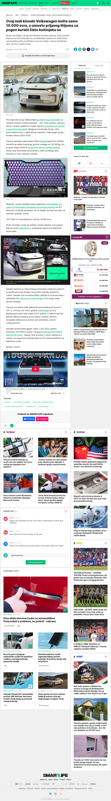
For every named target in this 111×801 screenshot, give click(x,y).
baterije (7, 402)
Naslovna (9, 15)
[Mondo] (19, 784)
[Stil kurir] (78, 784)
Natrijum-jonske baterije (43, 402)
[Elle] (64, 784)
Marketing (22, 788)
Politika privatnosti (80, 788)
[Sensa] (72, 784)
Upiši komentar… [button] (17, 555)
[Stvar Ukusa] (56, 784)
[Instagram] (90, 163)
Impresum (30, 788)
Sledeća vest (56, 393)
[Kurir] (27, 784)
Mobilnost (24, 15)
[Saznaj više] (106, 171)
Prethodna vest (16, 393)
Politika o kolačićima (66, 788)
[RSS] (102, 163)
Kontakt (37, 788)
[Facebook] (79, 163)
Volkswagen (44, 406)
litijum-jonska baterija (13, 406)
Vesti (17, 15)
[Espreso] (92, 784)
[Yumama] (45, 784)
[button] (67, 49)
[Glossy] (84, 784)
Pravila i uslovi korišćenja (49, 788)
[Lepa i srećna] (35, 784)
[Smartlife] (9, 3)
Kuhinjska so (31, 406)
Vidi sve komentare (35, 562)
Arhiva (90, 788)
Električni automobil (21, 402)
